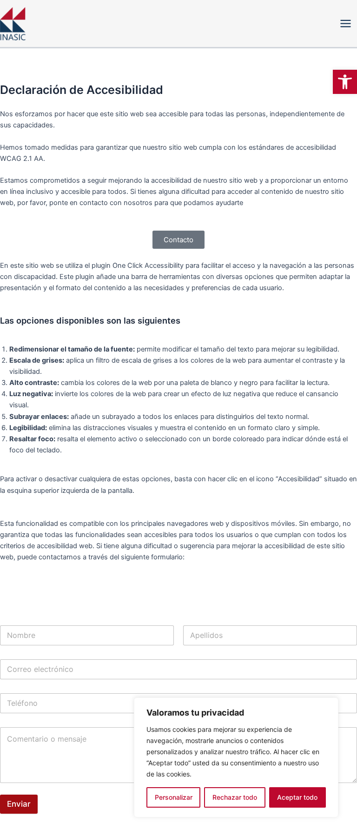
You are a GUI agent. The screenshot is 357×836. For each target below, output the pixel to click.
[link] (178, 240)
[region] (236, 757)
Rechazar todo (234, 797)
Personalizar (173, 797)
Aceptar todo (297, 797)
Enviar (19, 804)
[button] (345, 82)
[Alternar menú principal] (345, 23)
